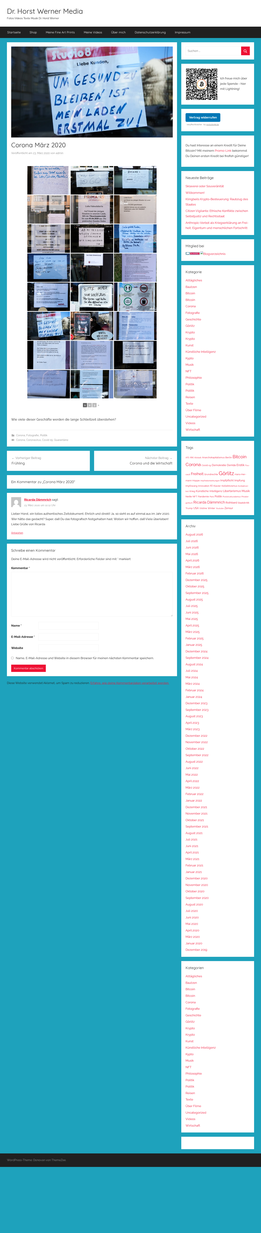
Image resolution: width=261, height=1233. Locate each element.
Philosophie (194, 377)
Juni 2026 (192, 547)
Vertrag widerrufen (203, 117)
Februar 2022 (194, 794)
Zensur (228, 508)
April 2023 (192, 722)
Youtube (220, 508)
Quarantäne (61, 440)
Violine (203, 508)
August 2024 (194, 664)
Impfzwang (191, 486)
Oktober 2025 (195, 586)
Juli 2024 (192, 670)
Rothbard (231, 502)
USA (196, 508)
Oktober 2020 (195, 891)
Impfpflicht (227, 480)
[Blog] (212, 254)
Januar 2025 (194, 645)
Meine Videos (93, 32)
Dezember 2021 (196, 807)
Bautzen (191, 287)
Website (17, 648)
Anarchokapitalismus (213, 457)
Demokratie (219, 465)
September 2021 (197, 826)
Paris (212, 497)
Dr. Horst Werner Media (45, 11)
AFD (187, 457)
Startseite (14, 32)
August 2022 (194, 761)
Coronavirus (33, 440)
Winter (211, 508)
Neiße (189, 496)
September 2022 (197, 755)
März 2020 (193, 937)
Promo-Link (223, 150)
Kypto (190, 358)
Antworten (17, 532)
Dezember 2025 (196, 580)
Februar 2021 (194, 865)
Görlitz (190, 326)
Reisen (190, 397)
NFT (188, 371)
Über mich (118, 32)
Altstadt (197, 457)
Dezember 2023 (196, 703)
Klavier (217, 486)
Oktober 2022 (195, 748)
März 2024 (193, 683)
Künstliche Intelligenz (201, 351)
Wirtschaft (193, 429)
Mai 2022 (192, 774)
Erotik (240, 465)
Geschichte (193, 319)
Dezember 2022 (196, 735)
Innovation (204, 486)
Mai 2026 (192, 554)
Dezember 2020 (197, 878)
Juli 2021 (191, 839)
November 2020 (197, 885)
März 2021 (192, 859)
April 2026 (192, 560)
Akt (192, 457)
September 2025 (197, 593)
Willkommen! (195, 192)
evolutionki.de (212, 124)
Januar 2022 (194, 800)
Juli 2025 (192, 606)
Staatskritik (243, 502)
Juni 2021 (192, 846)
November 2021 (196, 813)
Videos (190, 423)
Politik (43, 435)
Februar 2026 (195, 573)
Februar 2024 (194, 690)
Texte (189, 403)
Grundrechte (211, 474)
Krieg (192, 491)
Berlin (228, 457)
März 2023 (193, 729)
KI (211, 485)
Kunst (190, 345)
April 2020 (192, 930)
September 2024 (197, 657)
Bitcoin (190, 293)
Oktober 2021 (195, 820)
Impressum (183, 32)
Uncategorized (196, 416)
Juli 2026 (192, 541)
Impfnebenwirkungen (210, 481)
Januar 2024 (194, 697)
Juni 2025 (192, 612)
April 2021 (192, 852)
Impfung (239, 480)
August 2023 (194, 716)
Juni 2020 (192, 917)
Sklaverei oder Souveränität (205, 186)
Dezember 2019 (196, 949)
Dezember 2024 (196, 651)
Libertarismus (232, 491)
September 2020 (197, 898)
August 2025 (194, 599)
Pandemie (203, 496)
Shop (33, 32)
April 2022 (192, 781)
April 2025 (192, 625)
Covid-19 (47, 440)
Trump (189, 508)
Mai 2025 (192, 619)
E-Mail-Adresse (23, 637)
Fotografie (32, 435)
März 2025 (193, 632)
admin (59, 153)
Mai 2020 (192, 924)
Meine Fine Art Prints (60, 32)
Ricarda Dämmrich (37, 499)
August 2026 (194, 534)
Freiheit (197, 474)
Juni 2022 (192, 768)
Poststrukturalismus (232, 497)
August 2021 (194, 833)
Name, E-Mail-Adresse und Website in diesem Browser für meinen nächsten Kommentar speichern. (85, 658)
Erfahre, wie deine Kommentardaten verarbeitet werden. (129, 683)
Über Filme (193, 410)
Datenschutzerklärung (150, 32)
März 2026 (193, 567)
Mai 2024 (192, 677)
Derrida (231, 465)
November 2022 (197, 742)
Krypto (190, 332)
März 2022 (193, 787)
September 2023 (197, 710)
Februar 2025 (194, 638)
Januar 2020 (194, 943)
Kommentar (20, 568)
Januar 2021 (194, 872)
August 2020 (194, 904)
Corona (20, 435)
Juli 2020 (192, 911)
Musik (190, 364)
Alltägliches (194, 280)
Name (16, 625)
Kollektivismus (229, 486)
